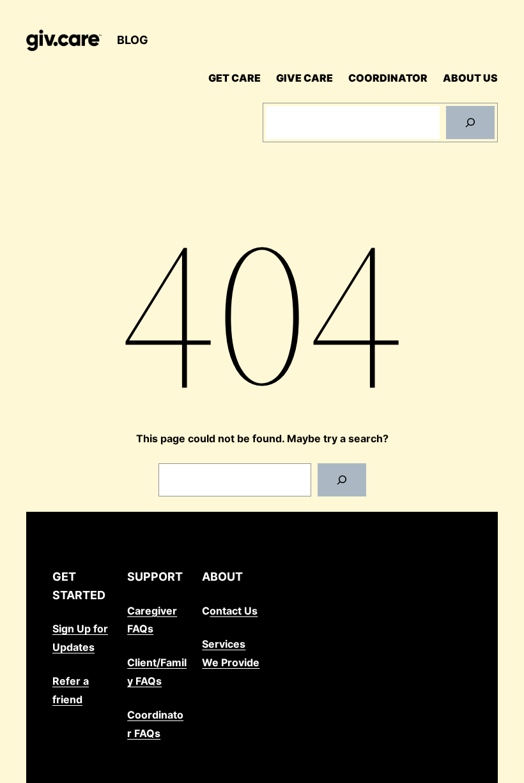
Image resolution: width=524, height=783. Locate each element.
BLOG (132, 40)
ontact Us (234, 610)
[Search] (470, 122)
